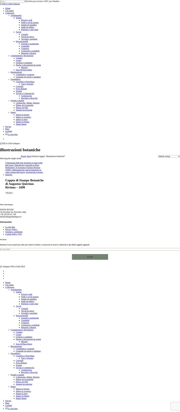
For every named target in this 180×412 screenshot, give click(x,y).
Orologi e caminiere (24, 337)
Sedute (18, 292)
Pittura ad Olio (22, 382)
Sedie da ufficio (27, 301)
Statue (13, 386)
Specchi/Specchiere (24, 344)
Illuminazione (16, 346)
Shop (29, 156)
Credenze (25, 323)
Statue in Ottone (22, 396)
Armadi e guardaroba (30, 318)
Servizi (8, 401)
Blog (7, 403)
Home (23, 156)
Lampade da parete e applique (28, 351)
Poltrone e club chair (29, 304)
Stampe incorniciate (24, 384)
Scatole (19, 365)
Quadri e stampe (17, 375)
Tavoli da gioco (27, 311)
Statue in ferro (22, 394)
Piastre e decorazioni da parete (28, 339)
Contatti (8, 405)
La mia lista (10, 227)
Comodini (25, 320)
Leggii (18, 334)
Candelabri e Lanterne (25, 349)
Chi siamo (9, 285)
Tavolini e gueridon (29, 313)
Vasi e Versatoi (27, 358)
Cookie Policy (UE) (13, 234)
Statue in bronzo (22, 389)
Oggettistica (15, 353)
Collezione (9, 287)
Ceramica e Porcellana (25, 356)
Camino (19, 332)
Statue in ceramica (23, 391)
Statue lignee (21, 398)
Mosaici (24, 342)
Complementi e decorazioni (22, 330)
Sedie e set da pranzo (30, 297)
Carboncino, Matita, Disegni (27, 377)
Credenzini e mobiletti (30, 325)
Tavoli (18, 306)
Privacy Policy (11, 229)
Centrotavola (26, 370)
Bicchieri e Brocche (29, 372)
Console (24, 308)
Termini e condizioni (13, 232)
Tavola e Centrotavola (25, 368)
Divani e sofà (26, 294)
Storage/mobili (22, 316)
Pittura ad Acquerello (24, 379)
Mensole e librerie (28, 327)
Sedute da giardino (29, 299)
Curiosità (19, 360)
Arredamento (16, 290)
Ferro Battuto (21, 363)
